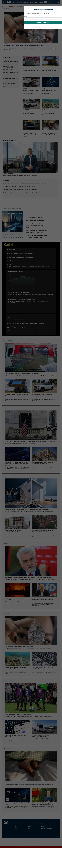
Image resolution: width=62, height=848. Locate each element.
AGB (44, 27)
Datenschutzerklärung (36, 27)
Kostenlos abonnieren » (43, 22)
